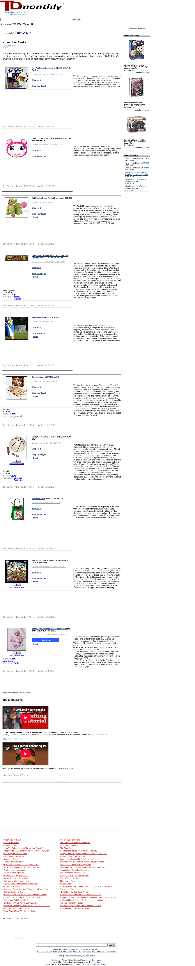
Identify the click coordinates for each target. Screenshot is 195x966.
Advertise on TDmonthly (136, 28)
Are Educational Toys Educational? (74, 873)
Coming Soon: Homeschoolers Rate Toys (21, 884)
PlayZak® (111, 951)
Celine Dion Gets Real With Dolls (17, 900)
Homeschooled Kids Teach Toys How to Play (78, 851)
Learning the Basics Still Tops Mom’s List (77, 859)
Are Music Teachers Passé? (71, 903)
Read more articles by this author (16, 693)
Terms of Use (94, 962)
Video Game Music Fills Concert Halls (19, 911)
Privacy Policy (67, 960)
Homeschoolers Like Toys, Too (72, 856)
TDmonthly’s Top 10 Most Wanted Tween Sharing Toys (82, 867)
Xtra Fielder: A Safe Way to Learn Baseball (21, 903)
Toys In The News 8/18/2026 (137, 158)
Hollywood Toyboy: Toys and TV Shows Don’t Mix (80, 906)
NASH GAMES (52, 377)
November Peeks (11, 859)
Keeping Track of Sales (13, 862)
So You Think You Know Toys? (16, 878)
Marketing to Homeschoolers (15, 854)
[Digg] (21, 34)
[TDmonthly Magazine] (32, 15)
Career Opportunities (82, 960)
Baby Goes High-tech (69, 845)
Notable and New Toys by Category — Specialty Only (136, 173)
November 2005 (8, 24)
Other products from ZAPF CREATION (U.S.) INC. (49, 635)
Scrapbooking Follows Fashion (16, 875)
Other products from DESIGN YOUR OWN (46, 443)
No (27, 739)
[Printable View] (9, 34)
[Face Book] (18, 34)
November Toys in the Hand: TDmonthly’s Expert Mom (26, 889)
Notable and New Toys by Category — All (136, 180)
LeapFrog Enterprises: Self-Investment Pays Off (23, 848)
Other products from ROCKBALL (43, 321)
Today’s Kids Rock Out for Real (16, 908)
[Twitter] (15, 34)
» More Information (141, 72)
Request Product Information (94, 951)
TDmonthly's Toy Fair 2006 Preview (74, 892)
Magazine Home (60, 949)
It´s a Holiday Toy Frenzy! (14, 856)
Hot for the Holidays (12, 886)
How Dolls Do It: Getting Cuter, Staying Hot (21, 865)
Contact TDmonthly (77, 949)
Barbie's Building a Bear (13, 892)
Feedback (96, 960)
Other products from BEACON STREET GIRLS (48, 144)
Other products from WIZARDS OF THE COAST (48, 262)
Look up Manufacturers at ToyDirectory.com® (76, 956)
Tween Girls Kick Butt (12, 840)
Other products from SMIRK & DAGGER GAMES (49, 567)
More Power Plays (67, 881)
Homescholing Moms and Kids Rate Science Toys (80, 895)
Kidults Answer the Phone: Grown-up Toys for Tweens (82, 862)
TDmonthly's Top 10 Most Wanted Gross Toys (22, 897)
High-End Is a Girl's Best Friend (16, 881)
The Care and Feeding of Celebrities (75, 843)
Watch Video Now (17, 464)
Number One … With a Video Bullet (74, 908)
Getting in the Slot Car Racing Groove (75, 865)
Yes (23, 739)
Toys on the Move (67, 889)
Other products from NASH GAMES (44, 381)
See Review (91, 415)
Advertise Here (92, 949)
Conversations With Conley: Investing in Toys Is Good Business (86, 886)
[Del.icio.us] (24, 34)
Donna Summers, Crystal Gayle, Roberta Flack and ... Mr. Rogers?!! (88, 897)
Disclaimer (56, 960)
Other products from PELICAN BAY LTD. (46, 503)
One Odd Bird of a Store (70, 840)
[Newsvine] (27, 34)
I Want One (46, 640)
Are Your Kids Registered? (14, 873)
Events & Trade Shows (62, 951)
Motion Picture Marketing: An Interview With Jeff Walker (26, 851)
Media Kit (77, 951)
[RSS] (12, 34)
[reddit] (30, 34)
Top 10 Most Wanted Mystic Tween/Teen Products (24, 867)
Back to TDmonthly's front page (15, 918)
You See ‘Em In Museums (14, 870)
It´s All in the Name (11, 843)
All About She (65, 884)
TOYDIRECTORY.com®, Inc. (94, 964)
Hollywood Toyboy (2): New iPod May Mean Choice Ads (27, 906)
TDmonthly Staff (10, 45)
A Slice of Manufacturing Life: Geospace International (82, 900)
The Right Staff (66, 848)
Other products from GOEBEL (42, 202)
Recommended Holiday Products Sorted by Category (25, 895)
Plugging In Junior (11, 845)
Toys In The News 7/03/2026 (137, 163)
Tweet (35, 217)
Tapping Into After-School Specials (74, 870)
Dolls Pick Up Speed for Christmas (74, 875)
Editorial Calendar (44, 951)
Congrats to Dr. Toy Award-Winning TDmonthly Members (83, 854)
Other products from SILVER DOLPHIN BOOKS (48, 74)
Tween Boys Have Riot (69, 878)
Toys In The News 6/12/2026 (137, 168)
